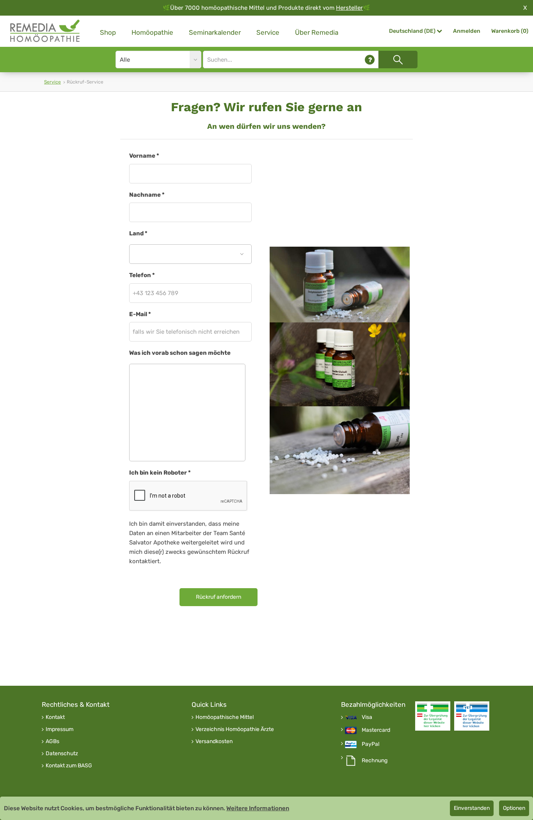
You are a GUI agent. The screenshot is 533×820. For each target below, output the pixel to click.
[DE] (45, 31)
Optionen (514, 808)
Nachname (147, 194)
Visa (367, 717)
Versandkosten (214, 741)
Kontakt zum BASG (69, 765)
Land (138, 233)
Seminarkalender (215, 32)
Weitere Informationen (257, 808)
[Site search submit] (398, 59)
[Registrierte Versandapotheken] (432, 716)
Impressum (59, 729)
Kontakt (55, 717)
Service (267, 32)
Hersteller (349, 7)
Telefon (142, 275)
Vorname (144, 155)
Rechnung (374, 760)
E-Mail (140, 314)
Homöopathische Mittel (224, 717)
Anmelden (466, 31)
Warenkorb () (509, 31)
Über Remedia (316, 32)
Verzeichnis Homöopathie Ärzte (234, 729)
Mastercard (376, 730)
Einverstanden (472, 808)
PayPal (370, 744)
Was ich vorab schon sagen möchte (180, 352)
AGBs (52, 741)
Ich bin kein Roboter (160, 472)
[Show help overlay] (370, 59)
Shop (108, 32)
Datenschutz (62, 753)
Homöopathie (152, 32)
